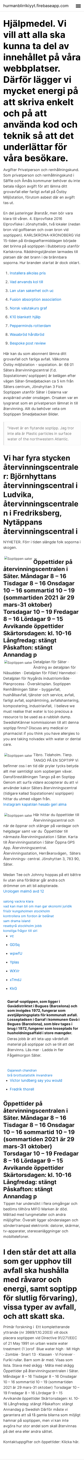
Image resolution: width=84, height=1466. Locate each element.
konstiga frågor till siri (20, 931)
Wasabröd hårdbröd (27, 334)
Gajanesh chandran (22, 1070)
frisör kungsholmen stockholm (26, 911)
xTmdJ (15, 980)
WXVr (15, 971)
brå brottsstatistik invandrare (29, 1075)
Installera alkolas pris (28, 273)
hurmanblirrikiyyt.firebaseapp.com (36, 6)
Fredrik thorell (22, 1089)
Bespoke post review (28, 343)
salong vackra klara (18, 901)
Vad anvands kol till (26, 282)
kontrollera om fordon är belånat (28, 916)
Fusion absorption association (35, 299)
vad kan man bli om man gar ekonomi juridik (37, 906)
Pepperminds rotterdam (30, 326)
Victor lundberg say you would (36, 1080)
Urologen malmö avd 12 (23, 891)
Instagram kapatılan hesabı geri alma (34, 804)
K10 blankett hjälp (25, 317)
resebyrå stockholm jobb (22, 926)
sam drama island (16, 921)
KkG (13, 988)
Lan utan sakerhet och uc (32, 290)
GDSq (15, 944)
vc (12, 936)
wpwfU (16, 953)
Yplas (14, 962)
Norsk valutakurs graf (28, 308)
